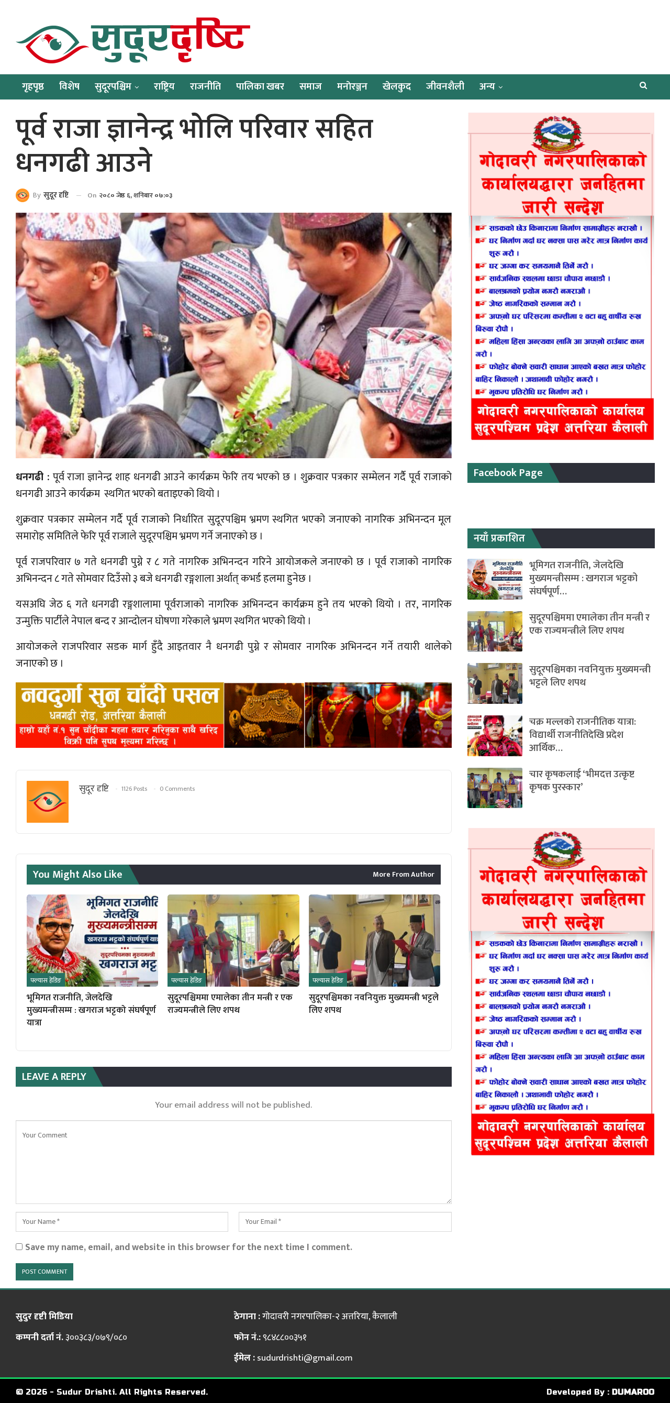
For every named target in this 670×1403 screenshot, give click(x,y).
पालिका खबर (260, 87)
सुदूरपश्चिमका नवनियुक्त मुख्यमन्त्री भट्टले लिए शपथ (590, 676)
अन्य (487, 87)
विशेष (69, 87)
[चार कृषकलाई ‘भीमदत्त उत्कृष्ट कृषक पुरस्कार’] (494, 788)
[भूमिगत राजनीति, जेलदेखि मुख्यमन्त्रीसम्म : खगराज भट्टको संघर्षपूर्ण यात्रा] (92, 940)
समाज (310, 87)
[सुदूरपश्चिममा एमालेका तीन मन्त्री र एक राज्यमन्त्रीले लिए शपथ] (233, 940)
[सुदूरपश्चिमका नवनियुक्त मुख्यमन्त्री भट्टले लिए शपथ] (374, 940)
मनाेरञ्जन (352, 87)
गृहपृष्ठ (33, 87)
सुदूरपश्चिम (113, 87)
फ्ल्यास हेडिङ (45, 980)
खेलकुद (397, 87)
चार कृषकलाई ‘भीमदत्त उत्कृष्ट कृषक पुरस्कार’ (581, 781)
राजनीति (205, 87)
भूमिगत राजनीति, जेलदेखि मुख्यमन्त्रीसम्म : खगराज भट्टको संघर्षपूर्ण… (583, 578)
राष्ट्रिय (164, 87)
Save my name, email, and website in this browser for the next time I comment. (188, 1247)
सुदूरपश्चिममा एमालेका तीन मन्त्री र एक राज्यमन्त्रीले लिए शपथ (589, 624)
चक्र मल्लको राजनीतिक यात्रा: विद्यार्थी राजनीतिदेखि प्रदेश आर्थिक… (582, 735)
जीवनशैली (445, 87)
